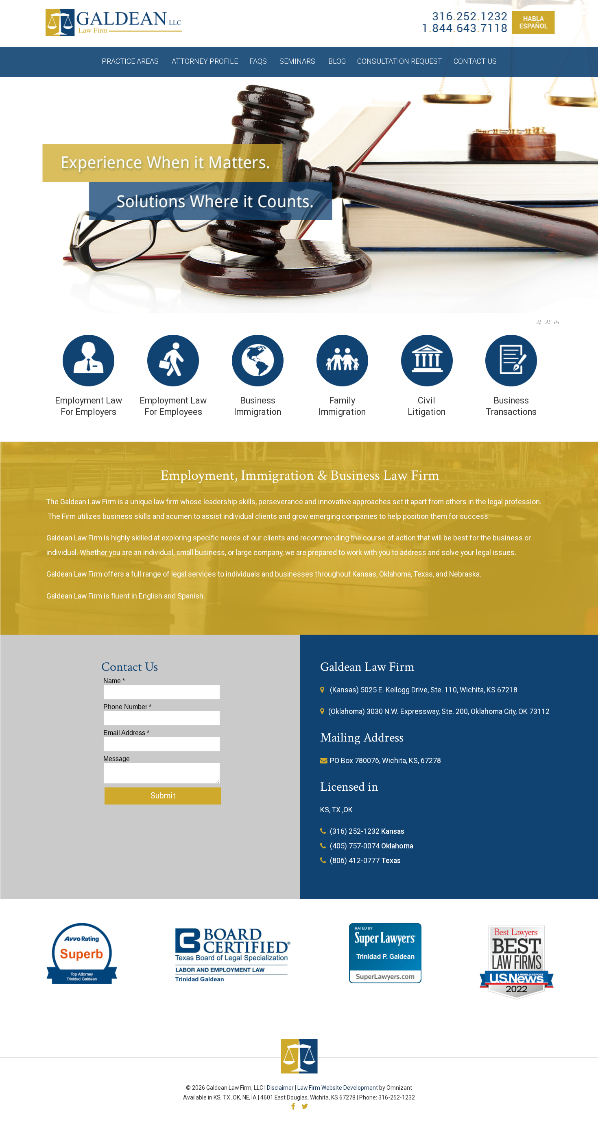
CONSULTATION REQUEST (399, 61)
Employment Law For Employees (173, 406)
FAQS (258, 61)
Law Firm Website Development (337, 1087)
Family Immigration (342, 406)
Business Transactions (511, 406)
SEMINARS (298, 61)
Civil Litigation (426, 406)
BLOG (337, 61)
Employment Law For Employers (88, 406)
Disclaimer (280, 1087)
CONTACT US (475, 61)
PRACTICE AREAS (131, 61)
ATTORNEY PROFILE (205, 61)
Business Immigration (257, 406)
